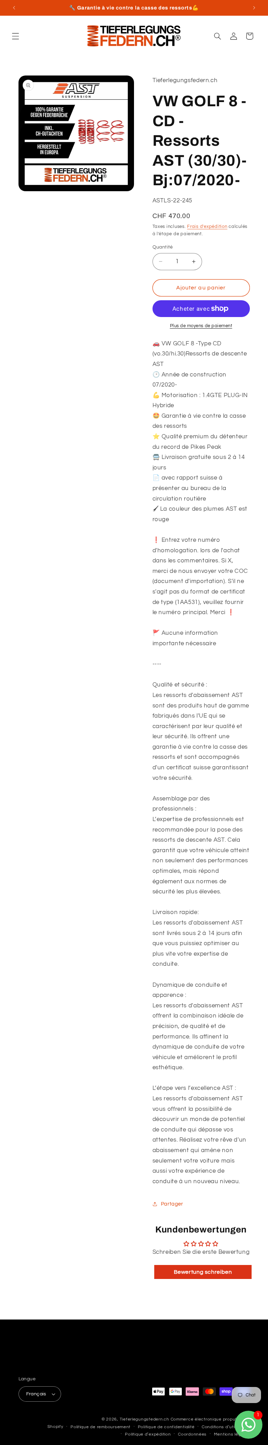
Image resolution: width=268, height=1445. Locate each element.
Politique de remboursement (100, 1427)
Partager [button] (172, 1204)
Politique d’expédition (148, 1434)
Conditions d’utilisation (226, 1427)
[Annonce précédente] (14, 7)
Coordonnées (192, 1434)
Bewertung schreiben (203, 1272)
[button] (15, 36)
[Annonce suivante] (254, 7)
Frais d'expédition (207, 226)
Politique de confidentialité (166, 1427)
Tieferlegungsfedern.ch (144, 1419)
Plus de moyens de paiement (201, 326)
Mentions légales (232, 1434)
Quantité (162, 247)
